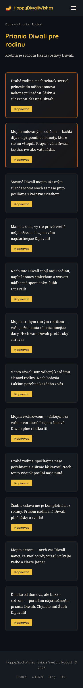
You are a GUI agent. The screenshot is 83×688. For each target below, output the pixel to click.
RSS (63, 676)
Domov (10, 24)
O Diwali (38, 676)
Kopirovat (21, 109)
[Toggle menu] (73, 8)
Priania (24, 24)
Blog (52, 676)
